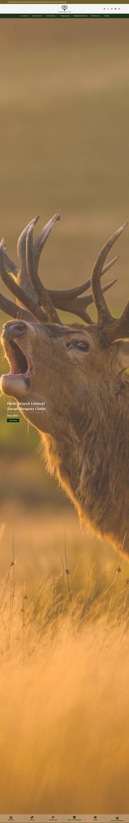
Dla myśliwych (95, 16)
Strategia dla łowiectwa (80, 16)
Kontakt (106, 16)
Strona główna (24, 16)
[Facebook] (104, 8)
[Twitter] (111, 8)
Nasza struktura (37, 16)
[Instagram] (108, 8)
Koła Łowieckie (51, 16)
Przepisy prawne (65, 16)
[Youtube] (115, 8)
